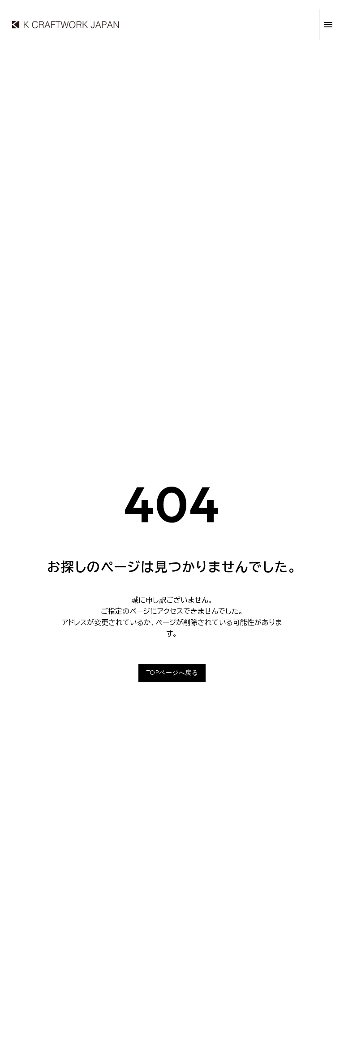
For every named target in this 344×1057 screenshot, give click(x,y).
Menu (328, 24)
